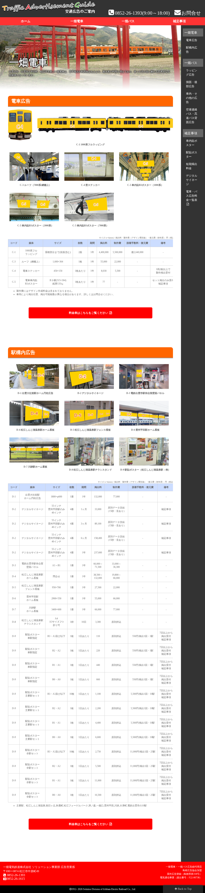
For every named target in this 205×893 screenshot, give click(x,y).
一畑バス (128, 21)
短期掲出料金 (191, 166)
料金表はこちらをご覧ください (89, 312)
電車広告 (191, 40)
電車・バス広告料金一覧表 (191, 195)
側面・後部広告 (191, 84)
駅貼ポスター (191, 154)
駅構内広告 (191, 49)
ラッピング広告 (191, 72)
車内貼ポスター (191, 142)
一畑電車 (76, 21)
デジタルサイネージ (191, 179)
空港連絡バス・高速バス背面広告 (191, 116)
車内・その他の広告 (191, 97)
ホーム (25, 21)
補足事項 (179, 21)
